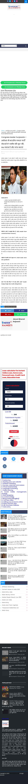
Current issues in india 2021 (11, 589)
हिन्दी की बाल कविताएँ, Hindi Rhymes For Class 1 (16, 687)
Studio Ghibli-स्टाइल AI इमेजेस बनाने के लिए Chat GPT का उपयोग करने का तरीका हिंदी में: (17, 524)
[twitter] (10, 1)
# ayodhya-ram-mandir (10, 306)
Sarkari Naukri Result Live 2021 (11, 597)
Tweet (9, 310)
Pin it (9, 314)
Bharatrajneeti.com (14, 773)
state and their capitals (10, 605)
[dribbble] (16, 779)
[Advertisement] (14, 29)
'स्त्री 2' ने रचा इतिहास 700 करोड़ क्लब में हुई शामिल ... (17, 536)
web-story (5, 610)
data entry (5, 602)
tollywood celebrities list (10, 608)
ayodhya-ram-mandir (11, 130)
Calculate (14, 431)
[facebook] (8, 1)
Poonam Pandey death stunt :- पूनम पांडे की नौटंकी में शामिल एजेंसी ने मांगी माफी (17, 555)
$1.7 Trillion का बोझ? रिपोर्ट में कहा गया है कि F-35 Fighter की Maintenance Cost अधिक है (17, 543)
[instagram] (17, 1)
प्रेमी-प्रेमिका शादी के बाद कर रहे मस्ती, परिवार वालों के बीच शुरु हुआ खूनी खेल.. (17, 530)
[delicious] (14, 782)
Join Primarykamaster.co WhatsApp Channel (14, 82)
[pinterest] (12, 1)
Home (2, 130)
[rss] (19, 779)
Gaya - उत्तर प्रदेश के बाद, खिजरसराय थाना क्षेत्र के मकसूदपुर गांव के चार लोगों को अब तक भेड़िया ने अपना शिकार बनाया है (17, 562)
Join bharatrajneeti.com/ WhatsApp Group (15, 86)
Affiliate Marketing (8, 587)
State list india (7, 600)
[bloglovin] (14, 1)
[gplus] (8, 779)
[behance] (22, 779)
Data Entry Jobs (7, 592)
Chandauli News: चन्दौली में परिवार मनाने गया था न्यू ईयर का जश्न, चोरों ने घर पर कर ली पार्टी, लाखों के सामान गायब (17, 570)
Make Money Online (8, 594)
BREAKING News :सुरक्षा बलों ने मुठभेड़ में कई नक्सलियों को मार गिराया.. (16, 577)
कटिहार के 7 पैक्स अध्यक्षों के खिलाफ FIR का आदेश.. (17, 548)
